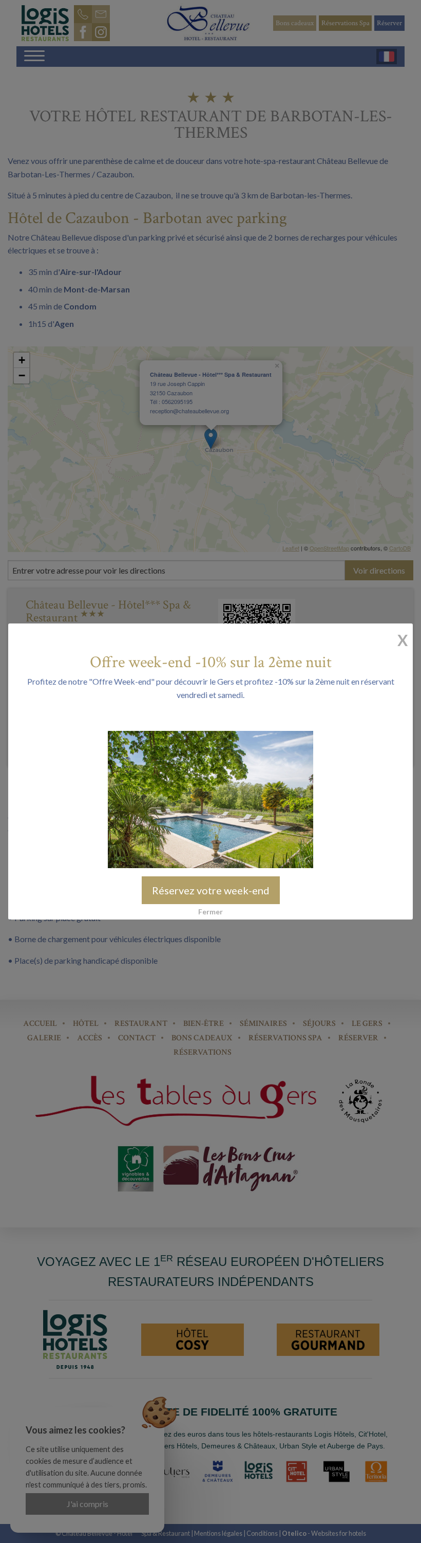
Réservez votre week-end (211, 890)
